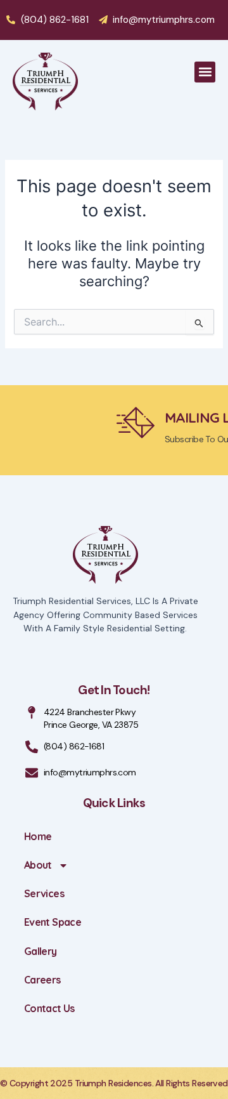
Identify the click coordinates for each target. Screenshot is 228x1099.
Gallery (40, 951)
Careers (42, 979)
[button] (204, 72)
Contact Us (49, 1008)
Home (37, 836)
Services (44, 893)
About (38, 865)
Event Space (52, 922)
